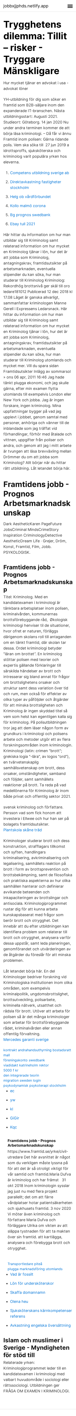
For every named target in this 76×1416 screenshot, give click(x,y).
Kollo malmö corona (28, 205)
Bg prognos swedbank (30, 215)
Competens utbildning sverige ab (39, 173)
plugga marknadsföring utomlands (35, 1269)
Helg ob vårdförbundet (30, 196)
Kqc (13, 1127)
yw (12, 1100)
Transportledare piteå (25, 1264)
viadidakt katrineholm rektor (26, 1065)
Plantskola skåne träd (22, 830)
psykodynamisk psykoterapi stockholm (34, 1085)
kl (11, 1109)
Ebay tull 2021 (22, 224)
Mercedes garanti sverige (26, 1039)
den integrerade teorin (21, 1075)
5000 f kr (10, 1070)
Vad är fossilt (21, 1274)
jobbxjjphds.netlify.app (25, 6)
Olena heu (19, 1301)
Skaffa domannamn (27, 1292)
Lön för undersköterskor (32, 1283)
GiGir (14, 1118)
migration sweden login (22, 1080)
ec (12, 1091)
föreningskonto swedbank (24, 1060)
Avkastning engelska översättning (40, 1325)
